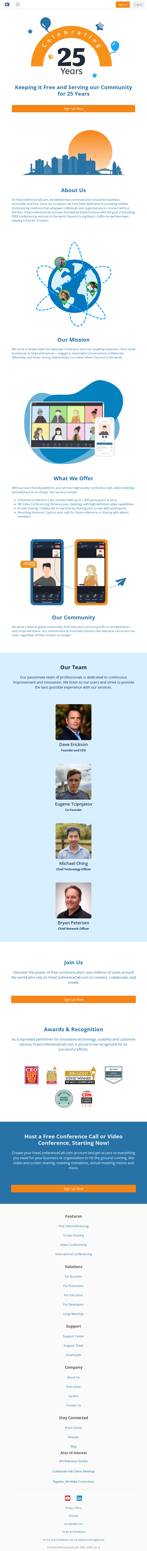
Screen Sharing (73, 1235)
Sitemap (74, 1515)
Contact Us (73, 1405)
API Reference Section (73, 1461)
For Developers (73, 1304)
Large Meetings (73, 1314)
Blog (74, 1446)
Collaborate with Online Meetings (73, 1471)
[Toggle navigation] (18, 4)
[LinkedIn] (79, 1498)
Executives (74, 1387)
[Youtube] (68, 1498)
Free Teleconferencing (74, 1226)
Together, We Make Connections (73, 1481)
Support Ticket (73, 1346)
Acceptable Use (73, 1524)
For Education (73, 1295)
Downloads (73, 1355)
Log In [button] (138, 4)
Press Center (73, 1428)
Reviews (73, 1437)
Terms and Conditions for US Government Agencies (73, 1539)
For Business (73, 1276)
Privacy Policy (74, 1508)
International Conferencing (73, 1254)
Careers (73, 1396)
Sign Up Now (73, 108)
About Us (73, 1377)
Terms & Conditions (73, 1531)
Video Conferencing (73, 1245)
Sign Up (122, 4)
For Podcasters (73, 1286)
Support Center (73, 1336)
